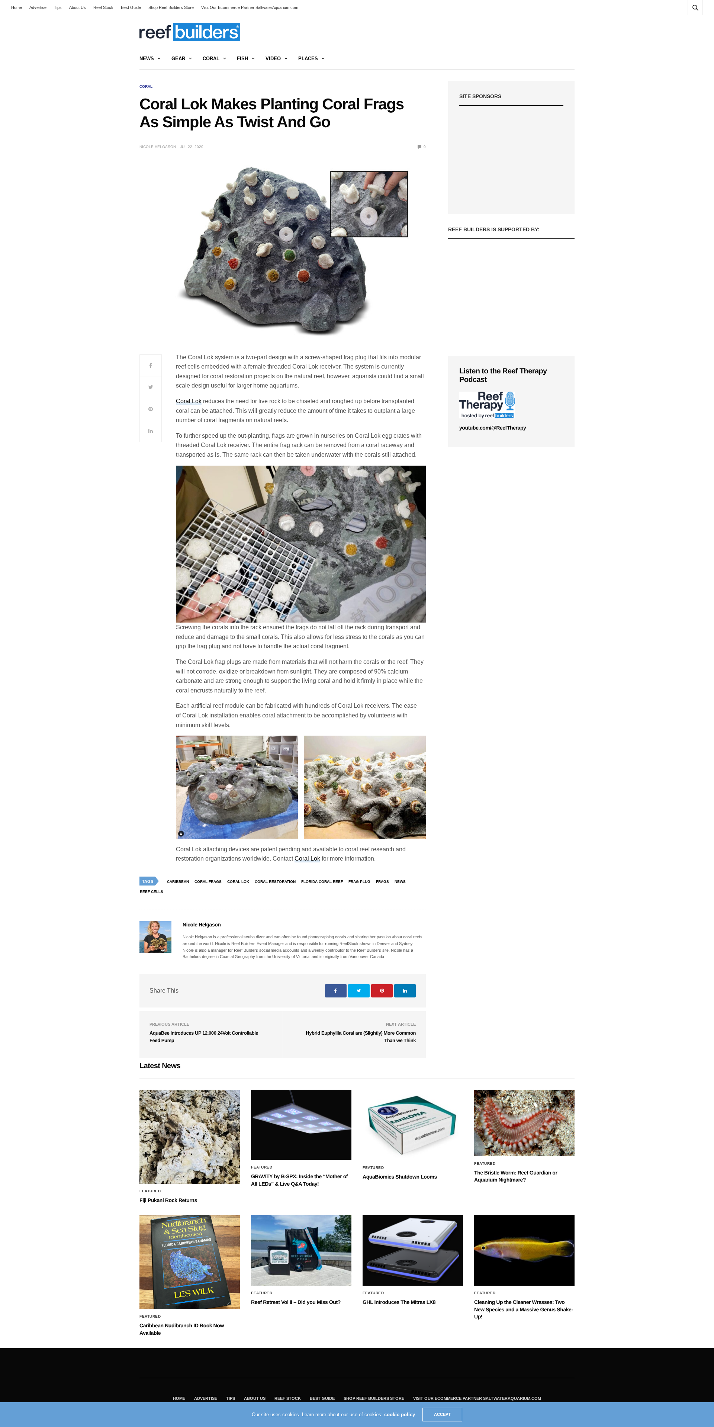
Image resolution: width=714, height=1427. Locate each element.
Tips (58, 7)
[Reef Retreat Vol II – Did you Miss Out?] (301, 1250)
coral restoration (275, 882)
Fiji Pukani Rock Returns (168, 1200)
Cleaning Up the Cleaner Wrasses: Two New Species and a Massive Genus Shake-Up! (523, 1309)
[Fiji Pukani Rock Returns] (189, 1137)
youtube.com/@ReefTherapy (492, 428)
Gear (178, 58)
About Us (77, 7)
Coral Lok (189, 401)
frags (382, 882)
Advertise (37, 7)
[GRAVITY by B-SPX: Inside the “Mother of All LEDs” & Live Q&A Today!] (301, 1125)
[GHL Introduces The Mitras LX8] (413, 1250)
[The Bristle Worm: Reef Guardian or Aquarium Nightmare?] (524, 1123)
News (146, 58)
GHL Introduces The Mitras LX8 (399, 1302)
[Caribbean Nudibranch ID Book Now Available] (189, 1262)
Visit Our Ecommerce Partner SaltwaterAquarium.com (249, 7)
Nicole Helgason (157, 147)
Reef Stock (103, 7)
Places (308, 58)
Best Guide (131, 7)
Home (16, 7)
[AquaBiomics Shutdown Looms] (413, 1125)
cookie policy (399, 1414)
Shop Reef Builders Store (171, 7)
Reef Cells (151, 892)
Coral (211, 58)
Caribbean (178, 882)
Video (273, 58)
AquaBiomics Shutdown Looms (400, 1177)
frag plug (359, 882)
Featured (150, 1191)
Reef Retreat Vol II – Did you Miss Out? (296, 1302)
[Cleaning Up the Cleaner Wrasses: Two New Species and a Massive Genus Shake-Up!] (524, 1250)
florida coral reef (322, 882)
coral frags (208, 882)
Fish (242, 58)
